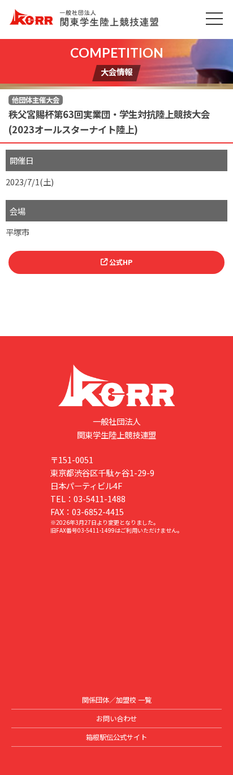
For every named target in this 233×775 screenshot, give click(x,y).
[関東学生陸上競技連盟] (116, 19)
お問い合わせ (116, 718)
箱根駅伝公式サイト (116, 737)
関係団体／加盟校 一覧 (117, 700)
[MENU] (214, 18)
